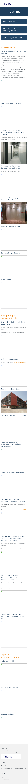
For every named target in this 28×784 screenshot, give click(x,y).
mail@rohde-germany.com (10, 765)
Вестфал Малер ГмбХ (19, 362)
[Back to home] (10, 3)
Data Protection (5, 779)
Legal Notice (4, 777)
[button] (26, 3)
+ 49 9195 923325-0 (8, 768)
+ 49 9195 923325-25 (20, 768)
